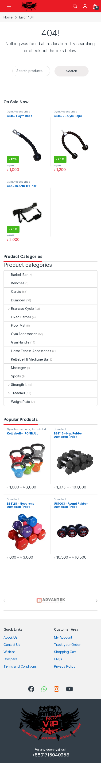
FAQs (58, 659)
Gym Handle (20, 342)
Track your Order (67, 645)
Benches (17, 283)
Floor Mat (18, 325)
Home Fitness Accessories (31, 351)
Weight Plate (20, 402)
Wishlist (9, 652)
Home (8, 17)
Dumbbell (18, 300)
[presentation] (96, 600)
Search (75, 6)
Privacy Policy (64, 666)
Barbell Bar (19, 275)
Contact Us (12, 645)
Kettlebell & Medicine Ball (30, 359)
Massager (18, 368)
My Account (63, 637)
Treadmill (18, 393)
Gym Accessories (18, 111)
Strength (17, 385)
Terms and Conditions (20, 666)
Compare (11, 659)
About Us (10, 637)
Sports (16, 376)
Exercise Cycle (22, 309)
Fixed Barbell (21, 317)
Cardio (16, 291)
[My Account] (85, 6)
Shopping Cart (65, 652)
